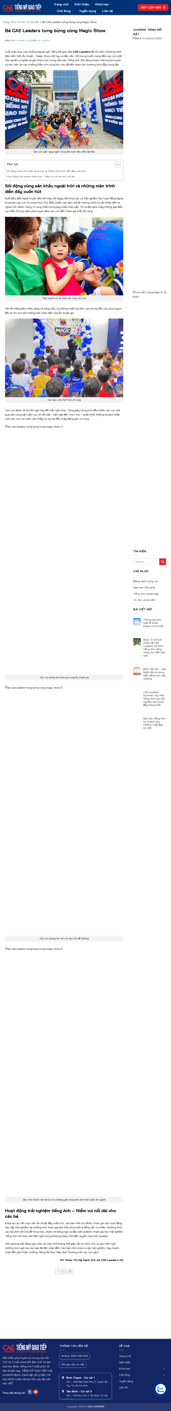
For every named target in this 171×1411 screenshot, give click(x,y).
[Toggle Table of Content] (116, 165)
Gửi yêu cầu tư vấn (72, 1364)
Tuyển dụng (87, 11)
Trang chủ (61, 4)
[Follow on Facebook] (30, 1392)
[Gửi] (162, 561)
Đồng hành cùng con (145, 581)
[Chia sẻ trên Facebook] (58, 1271)
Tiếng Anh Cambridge (146, 593)
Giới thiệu (81, 4)
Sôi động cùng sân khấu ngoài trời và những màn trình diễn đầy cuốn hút (46, 171)
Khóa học (102, 4)
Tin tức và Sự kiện (28, 22)
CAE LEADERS (43, 40)
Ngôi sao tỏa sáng (144, 587)
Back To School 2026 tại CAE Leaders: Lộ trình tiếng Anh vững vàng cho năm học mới (154, 647)
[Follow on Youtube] (36, 1392)
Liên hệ (107, 11)
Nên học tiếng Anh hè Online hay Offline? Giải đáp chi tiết (154, 723)
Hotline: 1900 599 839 (74, 1355)
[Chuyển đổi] (164, 1369)
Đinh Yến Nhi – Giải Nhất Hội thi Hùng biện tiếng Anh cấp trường (154, 674)
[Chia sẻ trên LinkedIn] (70, 1271)
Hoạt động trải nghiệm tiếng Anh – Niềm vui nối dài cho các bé (40, 176)
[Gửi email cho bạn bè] (64, 1271)
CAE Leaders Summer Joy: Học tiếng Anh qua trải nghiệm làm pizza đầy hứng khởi (154, 699)
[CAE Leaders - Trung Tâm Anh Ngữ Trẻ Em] (26, 7)
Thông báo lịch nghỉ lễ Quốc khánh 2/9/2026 (153, 623)
